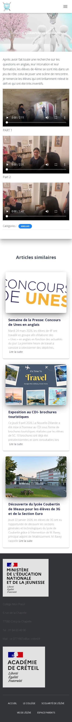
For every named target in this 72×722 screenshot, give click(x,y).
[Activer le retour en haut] (64, 714)
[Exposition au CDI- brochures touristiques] (36, 384)
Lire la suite (16, 351)
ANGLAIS (25, 226)
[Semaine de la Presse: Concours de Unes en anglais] (36, 292)
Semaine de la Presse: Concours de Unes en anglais (34, 322)
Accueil (12, 703)
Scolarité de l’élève (53, 703)
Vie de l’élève (24, 712)
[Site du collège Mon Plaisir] (8, 6)
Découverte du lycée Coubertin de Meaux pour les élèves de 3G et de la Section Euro (34, 509)
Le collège (29, 703)
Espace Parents (46, 712)
